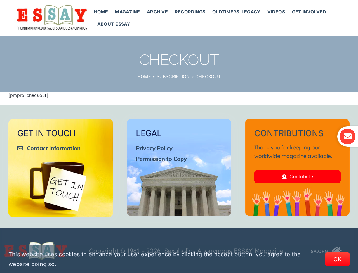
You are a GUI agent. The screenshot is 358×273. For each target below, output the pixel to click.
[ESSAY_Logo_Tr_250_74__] (35, 243)
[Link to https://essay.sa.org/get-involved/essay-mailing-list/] (347, 136)
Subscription (173, 76)
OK (337, 259)
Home (144, 76)
